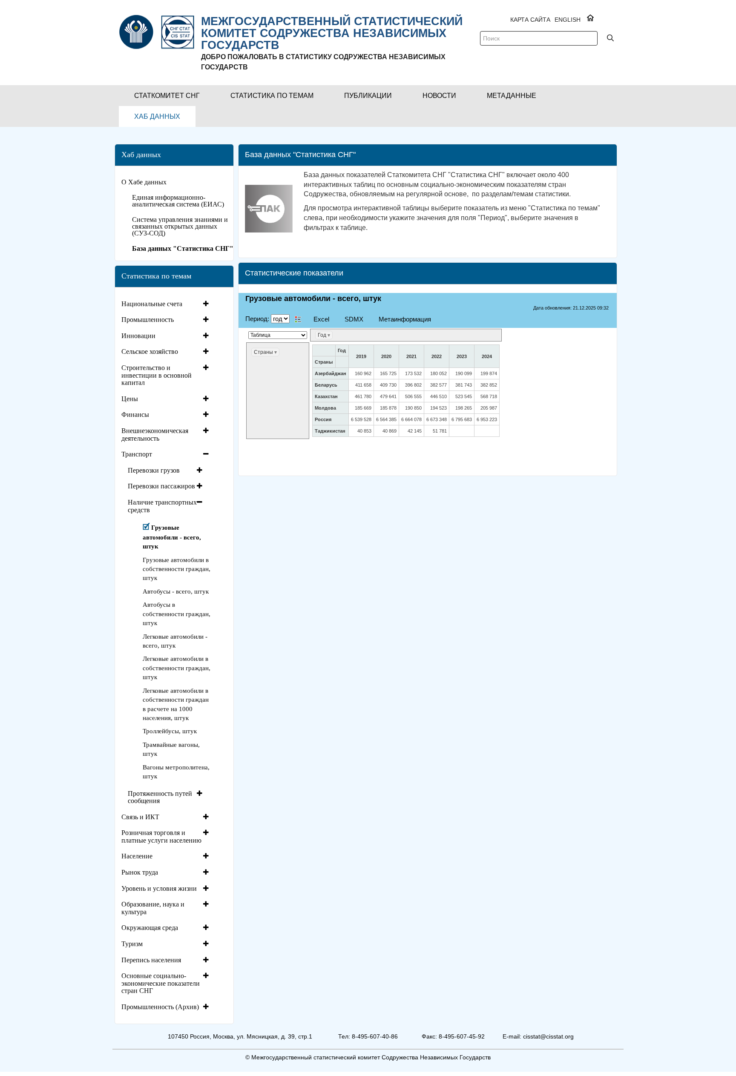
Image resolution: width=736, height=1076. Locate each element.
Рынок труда (139, 872)
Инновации (138, 335)
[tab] (166, 304)
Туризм (132, 943)
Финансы (135, 414)
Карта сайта (530, 19)
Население (136, 856)
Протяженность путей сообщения (160, 797)
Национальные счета (151, 303)
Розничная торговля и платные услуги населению (161, 836)
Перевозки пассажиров (161, 486)
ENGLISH (568, 19)
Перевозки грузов (154, 470)
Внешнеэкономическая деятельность (154, 434)
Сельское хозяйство (149, 351)
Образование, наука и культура (152, 908)
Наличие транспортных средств (162, 506)
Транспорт (136, 454)
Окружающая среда (149, 927)
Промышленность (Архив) (160, 1006)
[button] (167, 95)
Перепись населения (151, 960)
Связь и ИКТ (140, 817)
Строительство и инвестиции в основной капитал (156, 375)
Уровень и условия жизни (159, 888)
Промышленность (147, 319)
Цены (129, 398)
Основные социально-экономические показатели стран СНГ (160, 983)
